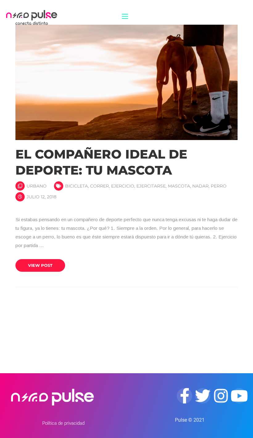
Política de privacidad (63, 423)
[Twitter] (202, 395)
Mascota (179, 186)
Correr (99, 186)
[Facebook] (184, 395)
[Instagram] (221, 395)
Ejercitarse (151, 186)
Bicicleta (76, 186)
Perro (218, 186)
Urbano (37, 186)
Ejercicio (122, 186)
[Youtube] (239, 395)
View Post (40, 265)
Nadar (200, 186)
